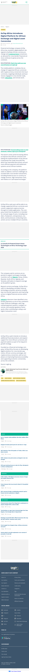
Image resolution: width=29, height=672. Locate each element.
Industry (4, 299)
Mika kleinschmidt (21, 380)
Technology (3, 468)
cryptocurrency (14, 54)
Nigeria (7, 26)
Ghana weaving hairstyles (8, 380)
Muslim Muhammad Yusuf (18, 43)
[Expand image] (27, 105)
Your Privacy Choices (16, 671)
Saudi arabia (8, 378)
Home (2, 26)
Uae (2, 378)
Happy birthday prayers (19, 378)
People (2, 506)
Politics (2, 454)
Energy (2, 446)
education (8, 78)
